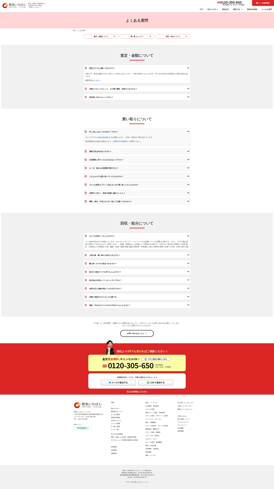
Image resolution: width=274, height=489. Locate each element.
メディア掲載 (115, 423)
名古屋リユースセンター (186, 402)
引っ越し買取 (115, 426)
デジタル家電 (149, 409)
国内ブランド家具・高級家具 (155, 412)
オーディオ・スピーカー (153, 419)
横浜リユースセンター (185, 409)
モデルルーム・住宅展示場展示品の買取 (124, 440)
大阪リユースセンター (185, 406)
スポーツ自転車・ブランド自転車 (156, 426)
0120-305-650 (231, 2)
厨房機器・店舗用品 (152, 449)
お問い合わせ (182, 416)
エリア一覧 (114, 429)
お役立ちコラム (116, 420)
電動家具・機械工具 (152, 429)
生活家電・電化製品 (152, 406)
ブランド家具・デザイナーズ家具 (156, 416)
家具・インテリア (151, 402)
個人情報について (184, 419)
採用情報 (181, 431)
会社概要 (181, 428)
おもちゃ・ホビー (151, 439)
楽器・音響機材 (150, 422)
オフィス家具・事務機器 (153, 442)
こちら (96, 80)
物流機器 (148, 452)
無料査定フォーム (117, 411)
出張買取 (114, 450)
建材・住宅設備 (150, 445)
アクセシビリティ (184, 422)
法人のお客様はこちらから (137, 391)
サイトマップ (182, 425)
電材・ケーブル (150, 455)
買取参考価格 (252, 9)
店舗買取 (114, 447)
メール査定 (113, 141)
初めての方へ (212, 9)
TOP (201, 9)
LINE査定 (123, 141)
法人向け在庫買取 (117, 434)
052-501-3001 (83, 419)
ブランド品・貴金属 (152, 435)
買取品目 (225, 9)
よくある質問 (267, 9)
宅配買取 (114, 453)
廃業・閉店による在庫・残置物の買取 (123, 437)
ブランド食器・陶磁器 (152, 432)
